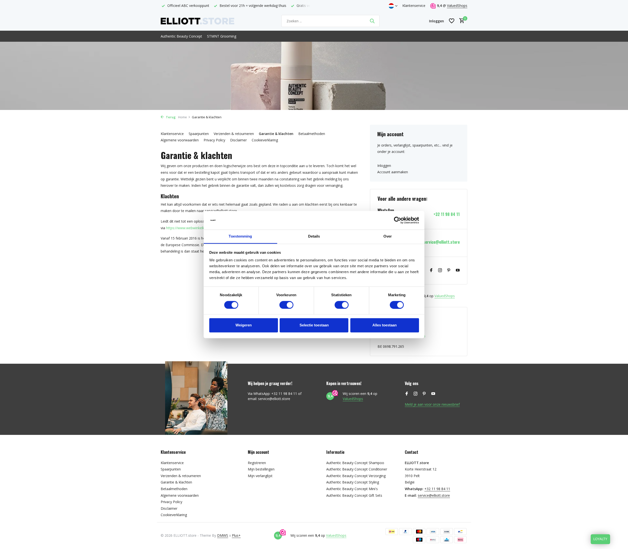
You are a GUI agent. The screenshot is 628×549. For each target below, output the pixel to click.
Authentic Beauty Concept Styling (352, 482)
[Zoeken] (372, 20)
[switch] (286, 305)
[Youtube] (458, 270)
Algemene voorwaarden (180, 140)
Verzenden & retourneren (234, 133)
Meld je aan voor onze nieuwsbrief (432, 404)
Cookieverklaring (265, 140)
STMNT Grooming (221, 36)
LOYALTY (600, 539)
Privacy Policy (214, 140)
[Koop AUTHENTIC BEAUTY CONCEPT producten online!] (197, 21)
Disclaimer (238, 140)
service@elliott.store (441, 242)
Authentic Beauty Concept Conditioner (356, 469)
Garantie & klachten (276, 133)
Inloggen (384, 165)
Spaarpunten (199, 133)
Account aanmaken (392, 172)
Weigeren (244, 325)
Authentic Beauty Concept (181, 36)
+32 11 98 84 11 (446, 214)
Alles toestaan (384, 325)
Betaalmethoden (311, 133)
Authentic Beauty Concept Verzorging (356, 475)
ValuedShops (457, 5)
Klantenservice (413, 5)
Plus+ (236, 535)
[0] (460, 21)
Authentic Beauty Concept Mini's (352, 488)
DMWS (222, 535)
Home (182, 117)
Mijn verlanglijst (260, 475)
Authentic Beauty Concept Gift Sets (354, 495)
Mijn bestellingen (261, 469)
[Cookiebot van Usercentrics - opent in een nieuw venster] (397, 220)
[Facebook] (431, 270)
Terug (170, 117)
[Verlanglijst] (451, 21)
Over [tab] (387, 236)
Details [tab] (314, 236)
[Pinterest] (449, 270)
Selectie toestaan (314, 325)
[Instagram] (440, 270)
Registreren (257, 462)
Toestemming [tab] (240, 236)
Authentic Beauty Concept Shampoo (355, 462)
